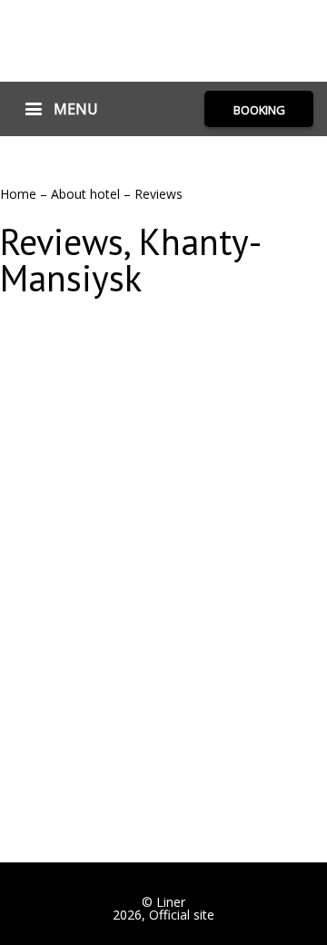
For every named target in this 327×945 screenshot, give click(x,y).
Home (20, 193)
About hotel (87, 193)
